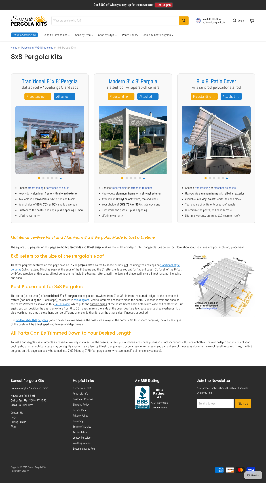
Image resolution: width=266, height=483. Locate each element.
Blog (13, 426)
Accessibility (80, 432)
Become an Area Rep (84, 448)
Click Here (27, 405)
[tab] (39, 178)
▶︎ (61, 178)
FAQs (13, 417)
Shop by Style (106, 35)
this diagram (81, 300)
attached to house (58, 188)
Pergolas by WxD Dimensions (37, 47)
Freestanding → (38, 96)
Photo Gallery (130, 35)
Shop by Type (83, 35)
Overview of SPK (82, 388)
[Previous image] (20, 140)
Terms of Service (82, 426)
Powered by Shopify (20, 470)
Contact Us (17, 413)
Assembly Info (80, 393)
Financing (78, 421)
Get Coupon (164, 5)
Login (241, 20)
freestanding (35, 188)
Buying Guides (18, 422)
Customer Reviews (83, 399)
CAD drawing (62, 304)
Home (14, 47)
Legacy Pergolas (81, 437)
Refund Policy (80, 410)
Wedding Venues (81, 443)
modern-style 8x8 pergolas (32, 320)
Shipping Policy (81, 404)
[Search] (184, 20)
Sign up (243, 403)
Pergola (24, 34)
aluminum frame (39, 388)
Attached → (64, 96)
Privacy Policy (80, 415)
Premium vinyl (18, 388)
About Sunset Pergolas (157, 35)
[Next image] (79, 140)
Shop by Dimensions (55, 35)
